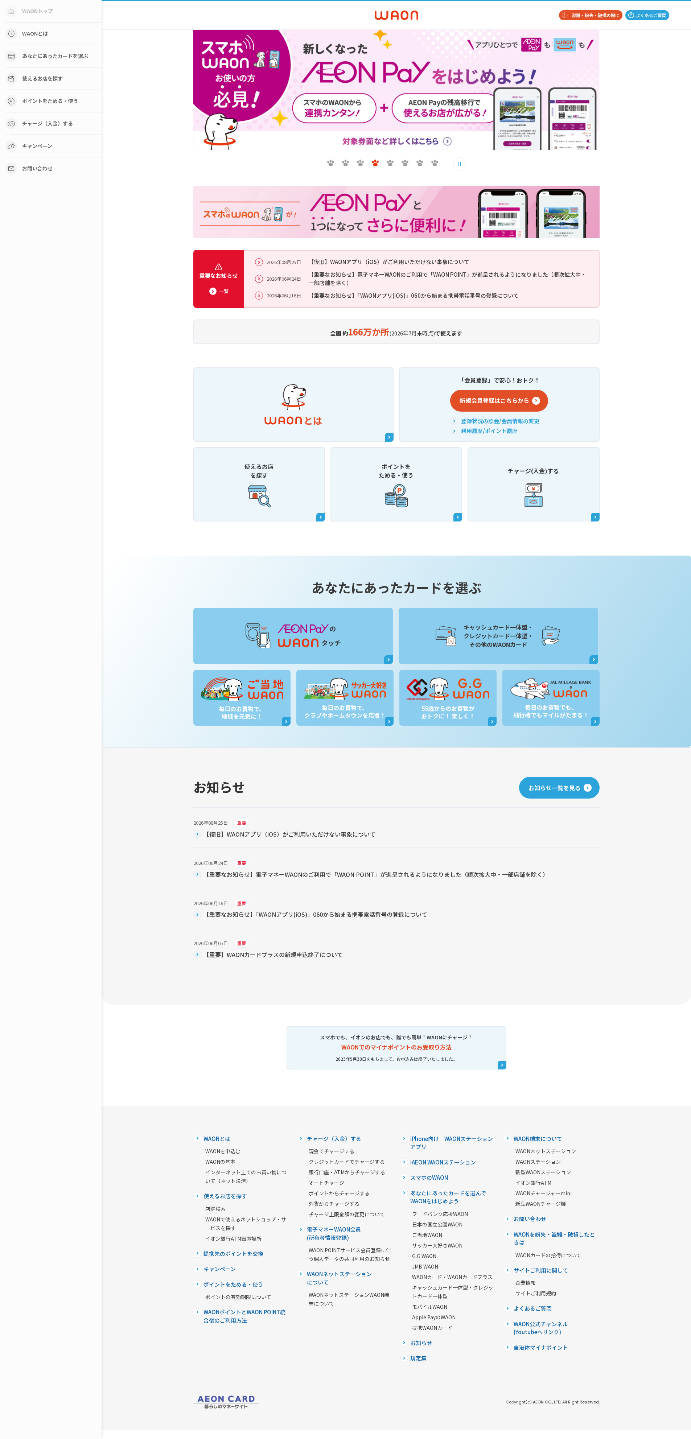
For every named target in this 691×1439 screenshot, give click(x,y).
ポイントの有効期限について (238, 1296)
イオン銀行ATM (533, 1182)
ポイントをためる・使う (50, 100)
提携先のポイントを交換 (233, 1253)
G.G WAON (424, 1255)
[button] (330, 162)
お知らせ (421, 1343)
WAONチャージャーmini (543, 1193)
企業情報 (525, 1282)
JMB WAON (425, 1266)
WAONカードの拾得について (548, 1255)
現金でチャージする (331, 1151)
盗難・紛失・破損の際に (596, 15)
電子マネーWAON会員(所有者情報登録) (334, 1233)
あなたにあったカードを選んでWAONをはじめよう (448, 1197)
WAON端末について (538, 1138)
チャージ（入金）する (47, 123)
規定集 (418, 1358)
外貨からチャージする (334, 1203)
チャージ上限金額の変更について (347, 1214)
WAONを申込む (222, 1151)
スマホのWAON (429, 1177)
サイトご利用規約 (535, 1293)
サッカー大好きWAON (437, 1245)
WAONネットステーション (545, 1151)
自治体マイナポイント (541, 1347)
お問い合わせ (37, 168)
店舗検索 (215, 1208)
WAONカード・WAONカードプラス (452, 1277)
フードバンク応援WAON (440, 1213)
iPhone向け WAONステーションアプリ (451, 1143)
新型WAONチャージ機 (540, 1203)
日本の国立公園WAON (437, 1224)
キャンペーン (37, 145)
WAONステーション (538, 1161)
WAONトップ (37, 11)
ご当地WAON (427, 1234)
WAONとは (35, 33)
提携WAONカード (432, 1327)
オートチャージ (326, 1182)
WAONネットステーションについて (339, 1278)
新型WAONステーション (543, 1172)
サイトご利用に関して (541, 1270)
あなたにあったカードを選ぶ (55, 55)
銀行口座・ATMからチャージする (347, 1172)
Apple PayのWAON (434, 1317)
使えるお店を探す (42, 78)
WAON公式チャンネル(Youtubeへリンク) (541, 1328)
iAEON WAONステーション (443, 1162)
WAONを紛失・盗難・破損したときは (554, 1238)
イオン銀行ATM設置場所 (233, 1238)
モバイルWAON (429, 1306)
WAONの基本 (220, 1161)
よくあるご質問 (651, 15)
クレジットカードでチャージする (347, 1161)
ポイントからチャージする (339, 1193)
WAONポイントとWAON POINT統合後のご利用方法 (244, 1316)
